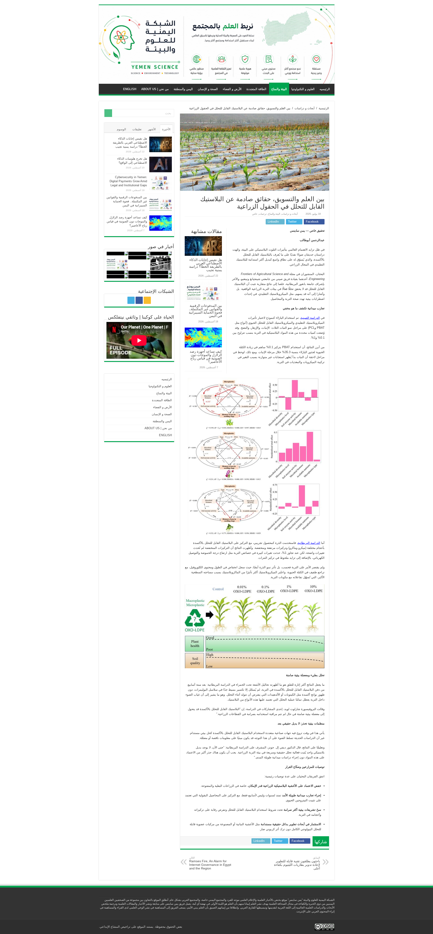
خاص (254, 213)
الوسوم (121, 129)
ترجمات (263, 213)
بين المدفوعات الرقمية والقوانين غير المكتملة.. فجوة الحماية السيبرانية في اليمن (205, 311)
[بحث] (108, 113)
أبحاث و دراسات (305, 108)
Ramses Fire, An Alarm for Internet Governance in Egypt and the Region (210, 863)
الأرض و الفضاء (232, 89)
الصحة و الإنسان (208, 89)
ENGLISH (129, 89)
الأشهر (152, 129)
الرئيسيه (325, 89)
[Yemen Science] (216, 44)
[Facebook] (139, 300)
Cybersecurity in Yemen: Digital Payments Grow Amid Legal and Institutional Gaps (128, 181)
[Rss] (147, 300)
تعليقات (137, 129)
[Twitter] (131, 300)
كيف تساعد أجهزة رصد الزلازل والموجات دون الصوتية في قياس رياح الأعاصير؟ (206, 356)
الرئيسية (324, 108)
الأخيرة (166, 129)
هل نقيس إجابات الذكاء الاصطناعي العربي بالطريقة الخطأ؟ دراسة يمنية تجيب (205, 265)
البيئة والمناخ (279, 89)
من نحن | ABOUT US (155, 89)
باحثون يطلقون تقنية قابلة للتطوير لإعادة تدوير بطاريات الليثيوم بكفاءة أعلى (297, 863)
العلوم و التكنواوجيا (303, 89)
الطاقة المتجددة (256, 89)
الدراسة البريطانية (309, 543)
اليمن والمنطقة (183, 89)
